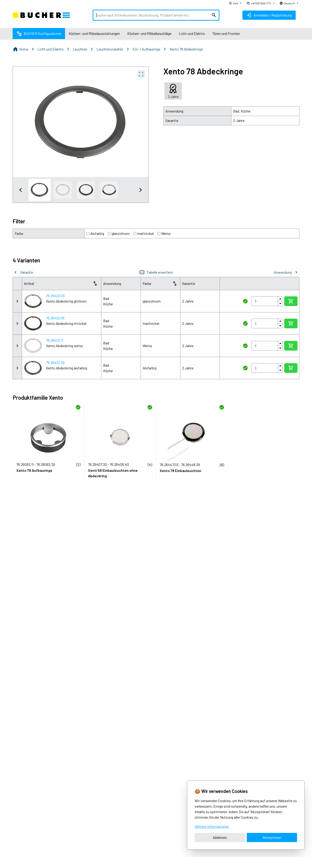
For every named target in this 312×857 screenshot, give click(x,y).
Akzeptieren (272, 837)
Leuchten (80, 49)
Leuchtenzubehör (109, 49)
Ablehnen (220, 837)
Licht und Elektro (50, 49)
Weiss (166, 233)
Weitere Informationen (212, 826)
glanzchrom (121, 233)
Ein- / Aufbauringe (146, 49)
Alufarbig (97, 233)
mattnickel (145, 233)
